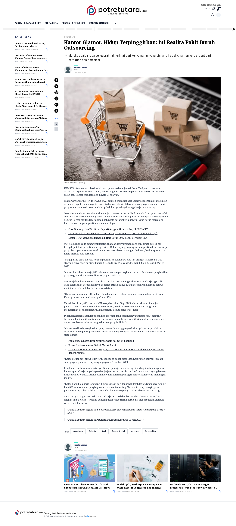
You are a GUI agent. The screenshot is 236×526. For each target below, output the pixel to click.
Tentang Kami (50, 513)
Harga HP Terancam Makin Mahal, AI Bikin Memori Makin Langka (30, 118)
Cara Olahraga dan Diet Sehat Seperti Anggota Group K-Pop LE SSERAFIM (108, 229)
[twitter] (56, 86)
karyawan (135, 431)
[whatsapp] (56, 92)
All (116, 23)
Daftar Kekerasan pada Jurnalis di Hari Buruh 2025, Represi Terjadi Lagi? (108, 238)
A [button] (56, 124)
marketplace (78, 431)
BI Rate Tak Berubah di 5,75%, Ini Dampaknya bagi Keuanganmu (30, 46)
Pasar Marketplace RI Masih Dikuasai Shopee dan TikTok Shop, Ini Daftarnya (87, 486)
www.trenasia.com (106, 409)
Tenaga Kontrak (118, 431)
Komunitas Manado (98, 23)
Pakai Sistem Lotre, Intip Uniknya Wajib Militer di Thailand (101, 340)
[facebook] (56, 80)
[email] (56, 105)
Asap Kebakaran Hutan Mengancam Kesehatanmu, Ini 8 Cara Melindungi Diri (30, 70)
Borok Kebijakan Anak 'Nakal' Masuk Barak (92, 345)
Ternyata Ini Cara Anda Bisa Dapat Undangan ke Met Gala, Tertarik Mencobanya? (112, 233)
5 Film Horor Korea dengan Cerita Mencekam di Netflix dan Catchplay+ (31, 106)
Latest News (23, 36)
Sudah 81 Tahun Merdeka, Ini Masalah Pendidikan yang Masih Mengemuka (31, 142)
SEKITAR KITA (51, 23)
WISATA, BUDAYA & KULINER (28, 23)
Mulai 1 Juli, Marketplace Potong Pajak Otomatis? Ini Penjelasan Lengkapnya (139, 486)
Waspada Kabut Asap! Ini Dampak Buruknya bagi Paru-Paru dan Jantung (30, 130)
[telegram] (56, 98)
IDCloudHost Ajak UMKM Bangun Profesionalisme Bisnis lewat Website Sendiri (192, 486)
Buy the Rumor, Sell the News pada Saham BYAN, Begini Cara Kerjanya (30, 154)
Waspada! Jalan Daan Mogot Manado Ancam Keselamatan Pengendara (30, 58)
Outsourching (150, 431)
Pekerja (92, 431)
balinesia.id (102, 419)
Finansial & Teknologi (73, 23)
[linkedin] (56, 111)
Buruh (103, 431)
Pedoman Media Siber (66, 513)
